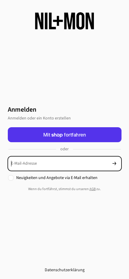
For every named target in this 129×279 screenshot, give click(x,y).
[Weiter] (114, 163)
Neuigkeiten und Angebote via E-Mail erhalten (57, 178)
